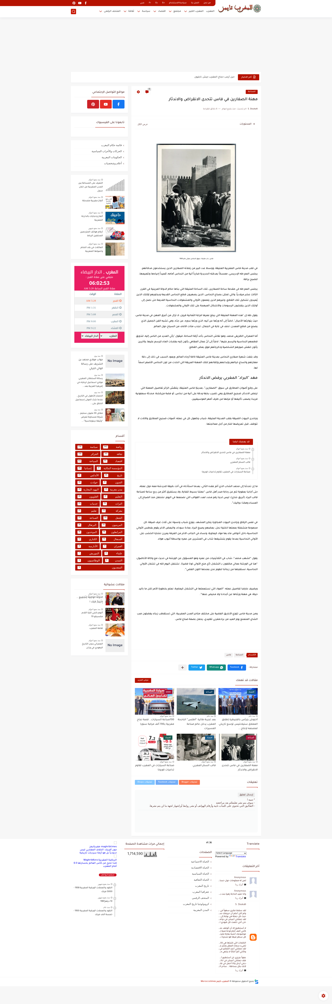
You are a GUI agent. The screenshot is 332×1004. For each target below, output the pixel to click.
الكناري (87, 539)
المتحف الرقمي (112, 11)
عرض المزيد (143, 680)
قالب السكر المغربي (240, 462)
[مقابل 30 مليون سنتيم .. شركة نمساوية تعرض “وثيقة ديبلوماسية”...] (114, 414)
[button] (237, 667)
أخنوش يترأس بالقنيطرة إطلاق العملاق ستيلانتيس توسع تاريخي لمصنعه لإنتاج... (238, 724)
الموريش (89, 553)
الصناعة (251, 92)
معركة (112, 510)
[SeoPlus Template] (256, 981)
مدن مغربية (113, 489)
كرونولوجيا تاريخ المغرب (196, 903)
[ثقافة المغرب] (114, 629)
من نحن (207, 3)
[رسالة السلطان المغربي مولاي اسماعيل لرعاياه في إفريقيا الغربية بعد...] (114, 380)
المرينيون (112, 524)
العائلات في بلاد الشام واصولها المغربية (92, 249)
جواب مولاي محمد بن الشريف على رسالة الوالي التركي (91, 364)
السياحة (88, 461)
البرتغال (87, 524)
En (163, 3)
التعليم (113, 496)
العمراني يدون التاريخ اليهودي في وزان (92, 646)
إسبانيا (84, 468)
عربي (142, 3)
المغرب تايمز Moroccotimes (215, 981)
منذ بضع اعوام (242, 448)
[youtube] (80, 3)
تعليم (87, 510)
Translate (241, 857)
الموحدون (87, 532)
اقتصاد (162, 11)
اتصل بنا (195, 3)
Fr (150, 3)
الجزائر (88, 454)
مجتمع (177, 11)
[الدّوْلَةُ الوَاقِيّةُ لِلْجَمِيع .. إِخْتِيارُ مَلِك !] (114, 598)
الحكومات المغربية (112, 157)
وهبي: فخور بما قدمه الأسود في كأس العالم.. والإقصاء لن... (201, 77)
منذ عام (252, 716)
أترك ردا (239, 884)
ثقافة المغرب (96, 628)
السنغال (112, 539)
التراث (113, 503)
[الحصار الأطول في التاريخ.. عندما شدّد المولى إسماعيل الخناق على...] (114, 397)
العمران (113, 546)
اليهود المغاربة (88, 489)
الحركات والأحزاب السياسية (107, 151)
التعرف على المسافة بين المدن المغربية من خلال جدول (90, 187)
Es (156, 3)
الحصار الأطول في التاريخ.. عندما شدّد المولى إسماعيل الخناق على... (89, 400)
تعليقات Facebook (167, 782)
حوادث (88, 482)
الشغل (113, 517)
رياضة (113, 446)
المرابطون (112, 532)
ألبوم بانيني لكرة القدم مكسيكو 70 (92, 615)
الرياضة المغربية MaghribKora (100, 860)
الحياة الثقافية (201, 879)
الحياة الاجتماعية (200, 861)
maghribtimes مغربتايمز (103, 846)
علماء (113, 553)
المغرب (210, 11)
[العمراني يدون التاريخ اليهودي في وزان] (114, 645)
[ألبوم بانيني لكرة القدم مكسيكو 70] (114, 614)
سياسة (146, 11)
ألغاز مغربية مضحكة (92, 201)
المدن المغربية (201, 909)
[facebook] (86, 3)
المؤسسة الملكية (110, 468)
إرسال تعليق (246, 795)
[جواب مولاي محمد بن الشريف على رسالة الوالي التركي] (114, 361)
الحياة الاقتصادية (200, 867)
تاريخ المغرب (202, 885)
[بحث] (73, 11)
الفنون (113, 482)
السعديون (100, 567)
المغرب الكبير (196, 11)
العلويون (88, 496)
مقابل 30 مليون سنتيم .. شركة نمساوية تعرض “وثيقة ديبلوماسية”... (90, 417)
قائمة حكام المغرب (111, 145)
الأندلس (88, 475)
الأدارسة (88, 546)
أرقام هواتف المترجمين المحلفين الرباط (91, 234)
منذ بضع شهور (94, 228)
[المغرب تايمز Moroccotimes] (239, 8)
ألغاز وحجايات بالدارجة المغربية (92, 218)
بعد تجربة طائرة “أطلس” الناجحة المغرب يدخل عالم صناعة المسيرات (197, 724)
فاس (228, 655)
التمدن (114, 560)
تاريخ (113, 475)
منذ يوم (97, 356)
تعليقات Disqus (144, 782)
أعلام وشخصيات (113, 163)
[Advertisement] (166, 45)
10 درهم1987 (106, 901)
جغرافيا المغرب (200, 891)
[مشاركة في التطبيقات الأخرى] (182, 667)
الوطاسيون (89, 560)
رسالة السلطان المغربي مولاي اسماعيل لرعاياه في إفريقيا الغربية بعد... (90, 382)
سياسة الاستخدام (178, 3)
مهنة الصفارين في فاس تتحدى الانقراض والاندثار (225, 452)
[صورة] (114, 184)
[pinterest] (74, 3)
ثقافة (131, 11)
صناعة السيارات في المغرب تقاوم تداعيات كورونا (226, 472)
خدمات (88, 503)
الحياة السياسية (200, 873)
